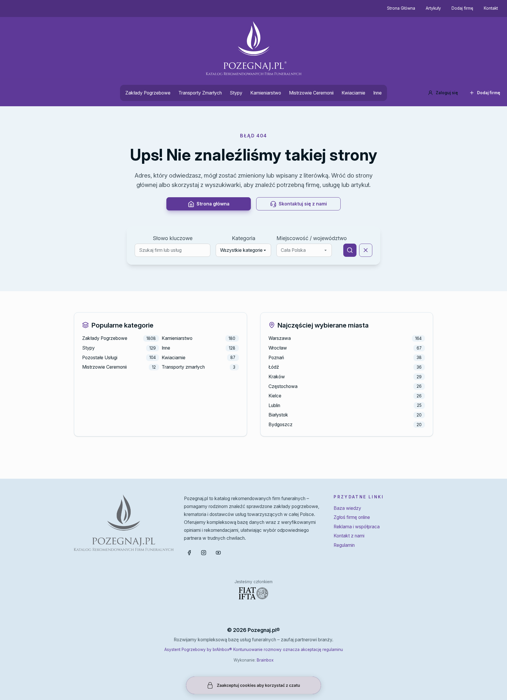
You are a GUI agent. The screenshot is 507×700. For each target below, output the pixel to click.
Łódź (273, 367)
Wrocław (277, 348)
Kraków (276, 376)
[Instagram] (203, 552)
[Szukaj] (349, 250)
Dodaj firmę (462, 8)
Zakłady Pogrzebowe (147, 93)
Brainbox (265, 660)
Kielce (274, 396)
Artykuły (433, 8)
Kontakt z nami (349, 536)
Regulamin (344, 545)
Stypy (236, 93)
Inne (377, 93)
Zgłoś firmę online (352, 517)
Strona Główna (401, 8)
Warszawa (279, 338)
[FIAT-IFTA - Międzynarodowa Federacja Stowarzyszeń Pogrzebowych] (253, 593)
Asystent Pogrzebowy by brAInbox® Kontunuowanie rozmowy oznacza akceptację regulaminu (253, 649)
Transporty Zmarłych (200, 93)
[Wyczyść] (365, 250)
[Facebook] (189, 552)
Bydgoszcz (280, 424)
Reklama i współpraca (357, 526)
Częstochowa (283, 386)
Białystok (278, 415)
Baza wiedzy (347, 508)
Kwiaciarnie (353, 93)
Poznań (276, 357)
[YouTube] (218, 552)
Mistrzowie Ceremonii (311, 93)
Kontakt (491, 8)
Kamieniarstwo (265, 93)
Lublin (274, 405)
